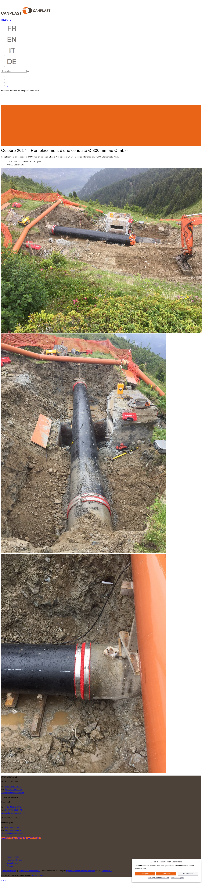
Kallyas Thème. (38, 876)
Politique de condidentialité (29, 871)
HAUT (3, 880)
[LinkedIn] (7, 86)
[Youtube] (7, 82)
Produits (10, 866)
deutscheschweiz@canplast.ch (13, 833)
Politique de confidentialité (158, 878)
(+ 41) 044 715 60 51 (13, 830)
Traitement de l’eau (14, 860)
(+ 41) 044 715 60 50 (13, 827)
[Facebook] (7, 76)
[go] (28, 71)
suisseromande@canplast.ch (12, 793)
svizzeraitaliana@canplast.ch (12, 813)
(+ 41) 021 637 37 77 (13, 787)
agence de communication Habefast (80, 871)
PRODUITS (6, 20)
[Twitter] (7, 79)
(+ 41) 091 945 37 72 (13, 810)
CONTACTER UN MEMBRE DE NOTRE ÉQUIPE (21, 838)
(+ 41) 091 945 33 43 (13, 807)
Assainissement (13, 857)
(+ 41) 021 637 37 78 (13, 790)
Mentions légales (9, 871)
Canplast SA (107, 871)
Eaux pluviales (12, 863)
